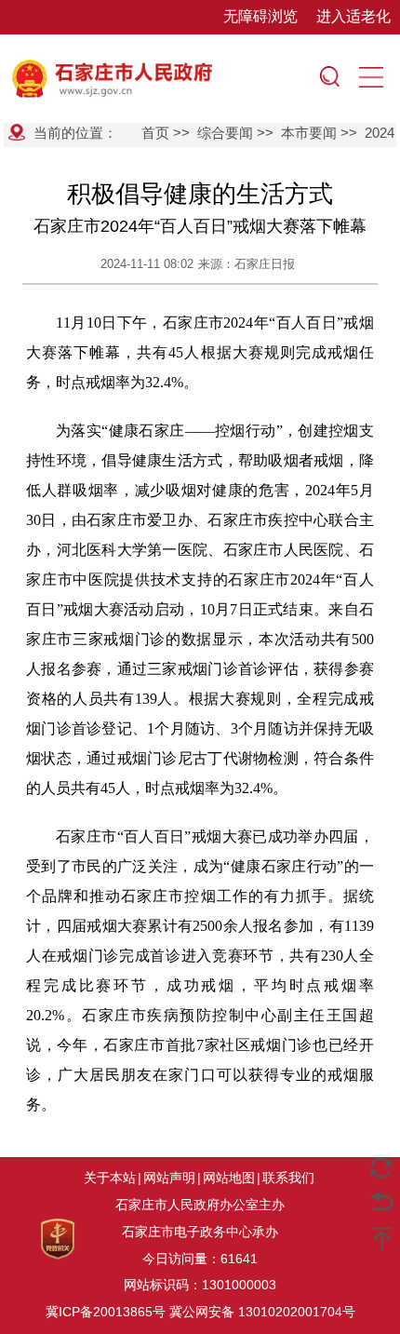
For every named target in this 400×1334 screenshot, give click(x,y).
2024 (379, 133)
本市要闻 (309, 133)
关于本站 (110, 1177)
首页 (155, 133)
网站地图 (229, 1177)
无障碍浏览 (260, 16)
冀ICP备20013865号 (106, 1311)
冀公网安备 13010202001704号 (262, 1311)
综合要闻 (225, 133)
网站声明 (169, 1177)
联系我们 (288, 1177)
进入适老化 (353, 16)
